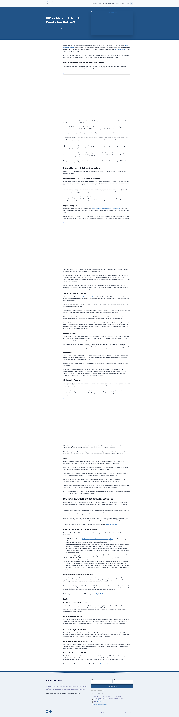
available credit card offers (87, 297)
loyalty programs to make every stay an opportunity (106, 208)
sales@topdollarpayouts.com (100, 704)
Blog (128, 3)
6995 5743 (98, 703)
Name (93, 679)
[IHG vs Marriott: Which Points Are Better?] (112, 23)
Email (114, 679)
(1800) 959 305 (99, 701)
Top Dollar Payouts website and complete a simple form (97, 539)
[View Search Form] (131, 3)
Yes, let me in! (112, 686)
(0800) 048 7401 (99, 700)
